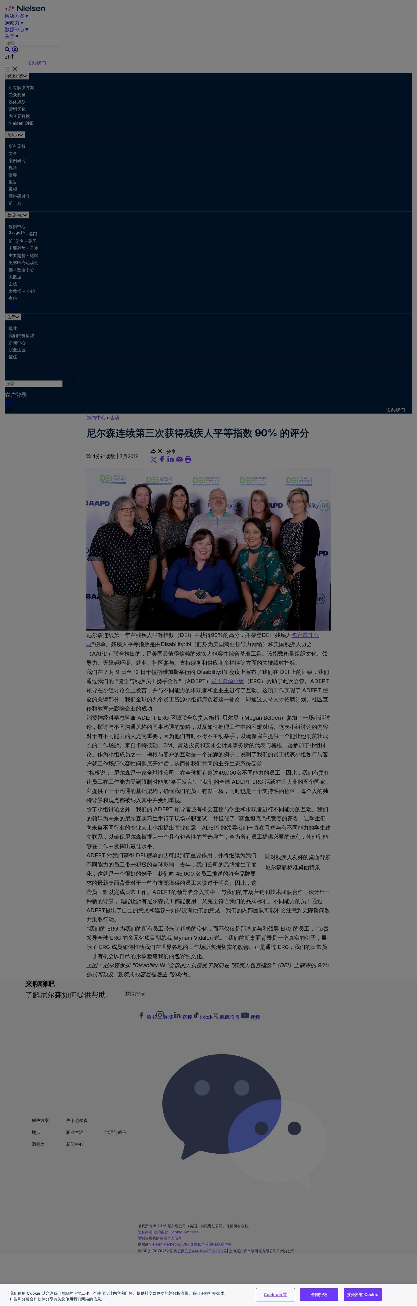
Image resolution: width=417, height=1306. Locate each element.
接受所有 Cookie (362, 1294)
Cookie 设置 (275, 1294)
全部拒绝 (319, 1294)
